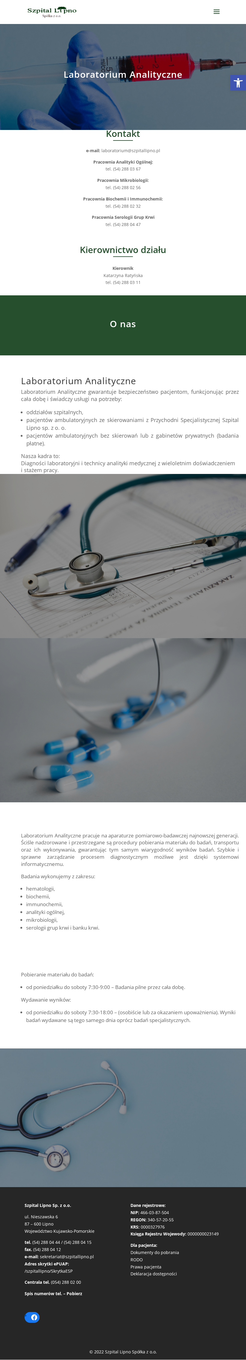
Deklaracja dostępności (153, 1274)
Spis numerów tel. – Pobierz (53, 1293)
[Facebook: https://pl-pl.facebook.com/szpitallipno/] (34, 1317)
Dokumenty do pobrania (154, 1252)
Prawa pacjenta (145, 1267)
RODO (136, 1259)
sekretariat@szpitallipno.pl (67, 1256)
